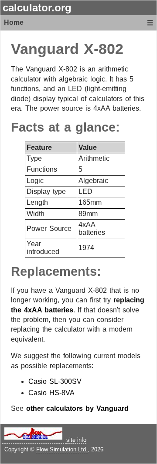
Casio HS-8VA (51, 392)
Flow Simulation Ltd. (62, 449)
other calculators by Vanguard (77, 408)
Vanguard (45, 49)
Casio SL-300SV (55, 381)
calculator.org (37, 8)
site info (76, 440)
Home (14, 22)
